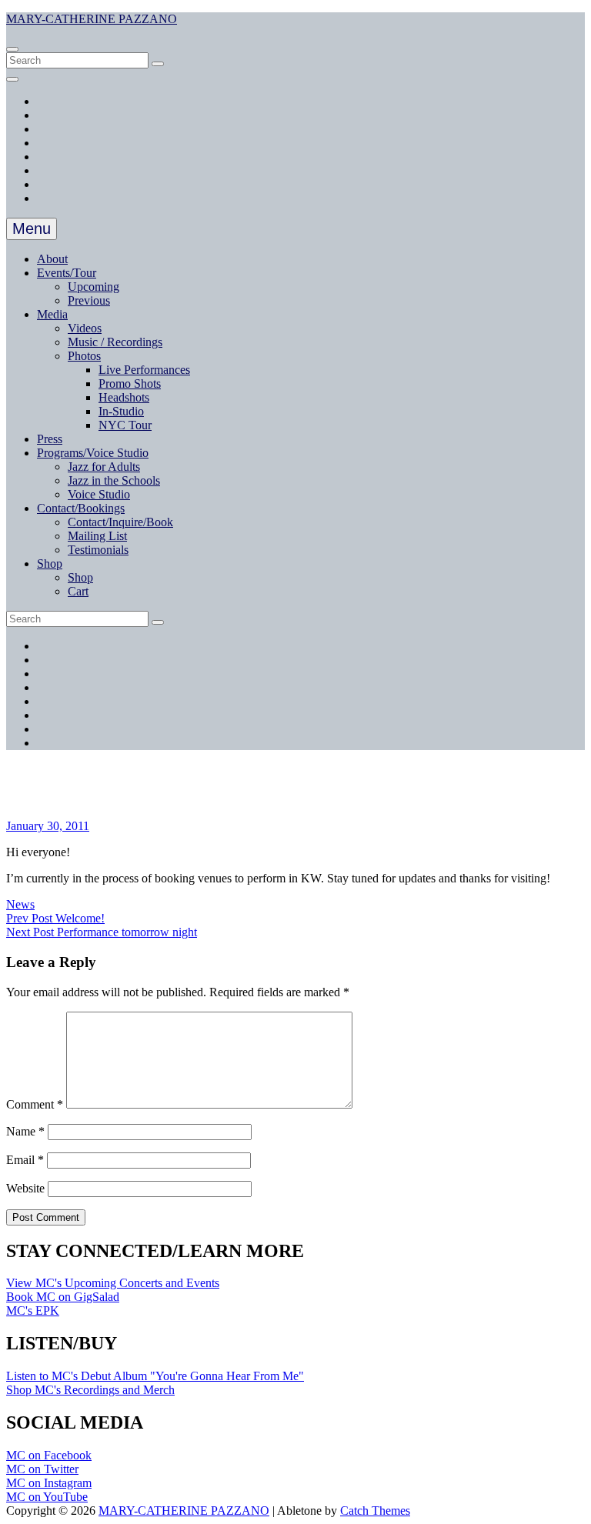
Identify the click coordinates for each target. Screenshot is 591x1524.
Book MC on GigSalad (62, 1296)
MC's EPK (32, 1310)
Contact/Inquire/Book (120, 522)
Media (52, 314)
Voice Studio (99, 494)
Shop (49, 563)
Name (25, 1131)
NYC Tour (125, 425)
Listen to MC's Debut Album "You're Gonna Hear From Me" (155, 1375)
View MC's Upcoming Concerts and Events (112, 1282)
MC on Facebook (49, 1455)
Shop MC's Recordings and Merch (90, 1389)
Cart (78, 591)
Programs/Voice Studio (93, 452)
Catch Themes (375, 1510)
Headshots (123, 397)
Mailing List (97, 535)
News (20, 904)
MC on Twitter (42, 1469)
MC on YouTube (47, 1496)
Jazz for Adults (104, 466)
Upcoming (93, 286)
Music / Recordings (115, 341)
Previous (89, 300)
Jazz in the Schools (114, 480)
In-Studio (121, 411)
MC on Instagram (49, 1482)
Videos (85, 328)
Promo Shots (129, 383)
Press (49, 438)
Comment (34, 1104)
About (52, 258)
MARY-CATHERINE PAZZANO (91, 18)
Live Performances (144, 369)
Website (25, 1188)
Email (25, 1159)
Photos (84, 355)
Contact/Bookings (81, 508)
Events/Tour (66, 272)
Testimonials (98, 549)
